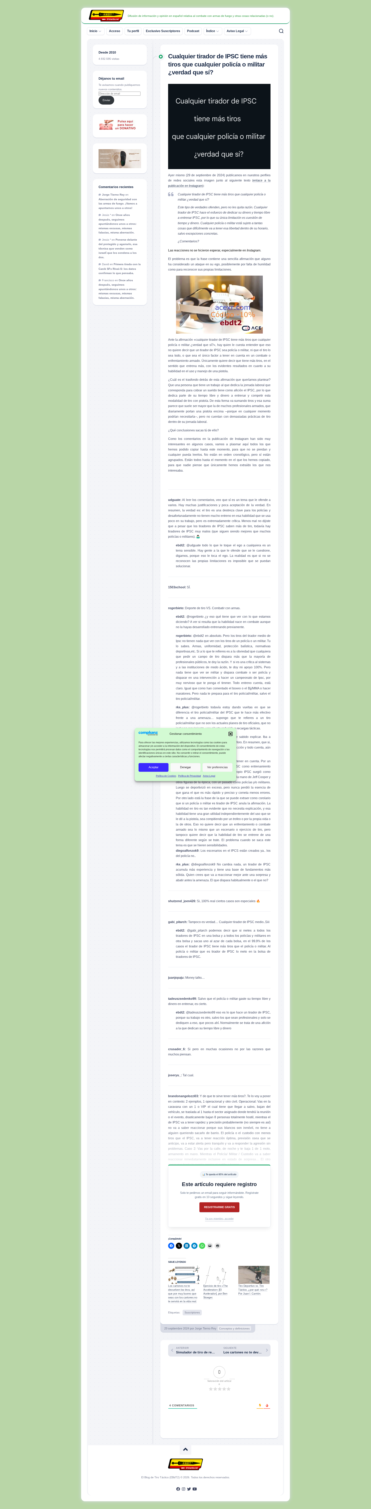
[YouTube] (194, 1489)
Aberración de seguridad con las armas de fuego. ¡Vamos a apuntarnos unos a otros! (118, 203)
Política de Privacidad (189, 776)
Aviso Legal (209, 776)
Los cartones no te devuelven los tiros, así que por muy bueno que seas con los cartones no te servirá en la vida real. (182, 1293)
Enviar (106, 100)
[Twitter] (189, 1489)
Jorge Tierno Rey (205, 1328)
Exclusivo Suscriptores (163, 31)
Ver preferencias (217, 767)
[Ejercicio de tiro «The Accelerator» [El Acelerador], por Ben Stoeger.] (219, 1275)
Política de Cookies (166, 776)
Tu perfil (133, 31)
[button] (230, 734)
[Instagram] (184, 1489)
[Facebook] (178, 1489)
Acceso (114, 31)
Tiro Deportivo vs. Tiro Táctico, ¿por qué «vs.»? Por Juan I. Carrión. (252, 1289)
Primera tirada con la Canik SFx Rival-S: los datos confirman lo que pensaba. (120, 269)
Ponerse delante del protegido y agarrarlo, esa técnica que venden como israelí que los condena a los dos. (118, 248)
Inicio (93, 31)
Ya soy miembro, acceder (219, 1218)
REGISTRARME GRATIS (219, 1207)
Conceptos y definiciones (234, 1328)
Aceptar (153, 767)
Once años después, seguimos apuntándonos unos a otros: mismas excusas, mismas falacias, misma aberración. (118, 223)
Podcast (193, 31)
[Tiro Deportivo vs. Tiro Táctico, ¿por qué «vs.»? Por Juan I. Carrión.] (254, 1275)
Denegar (185, 767)
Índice (210, 31)
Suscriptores (192, 1312)
